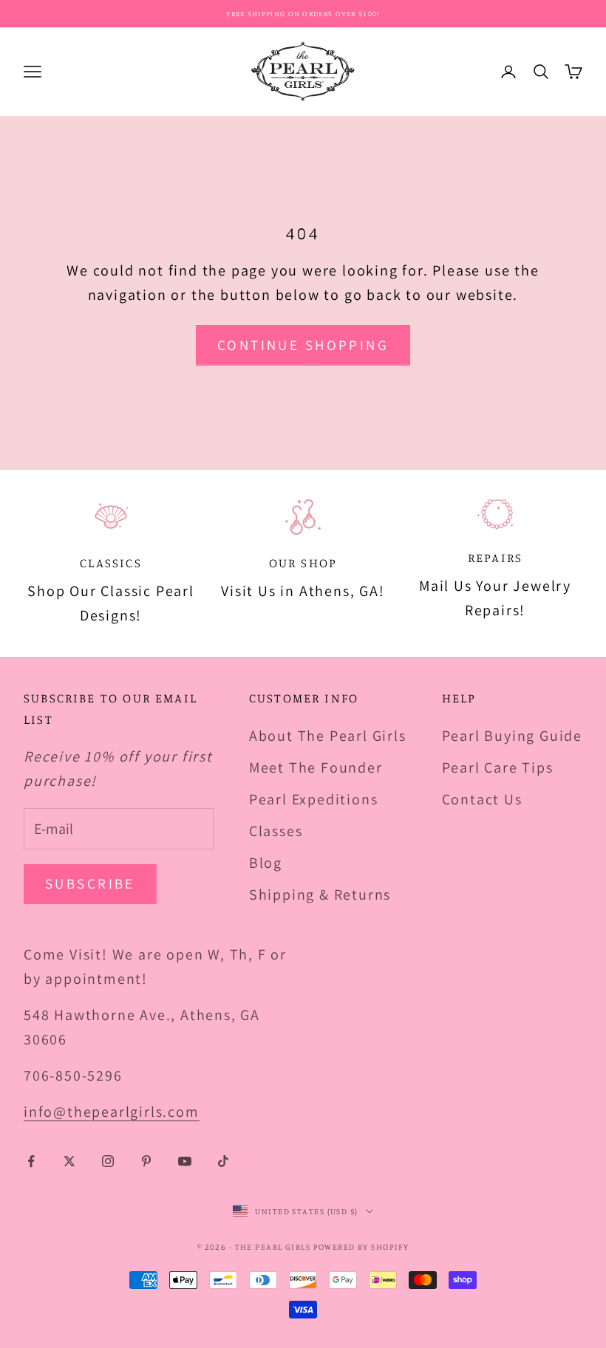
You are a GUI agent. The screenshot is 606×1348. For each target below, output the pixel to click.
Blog (265, 862)
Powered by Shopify (361, 1247)
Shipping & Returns (320, 894)
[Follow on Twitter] (69, 1161)
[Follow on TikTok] (223, 1161)
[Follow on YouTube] (184, 1161)
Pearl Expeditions (313, 799)
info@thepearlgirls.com (112, 1111)
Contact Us (482, 799)
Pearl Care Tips (498, 767)
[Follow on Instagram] (108, 1161)
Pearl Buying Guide (512, 735)
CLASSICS (110, 562)
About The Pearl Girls (327, 735)
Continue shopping (303, 345)
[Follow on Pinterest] (146, 1161)
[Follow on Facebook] (31, 1161)
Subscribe (90, 883)
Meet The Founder (316, 767)
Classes (276, 831)
